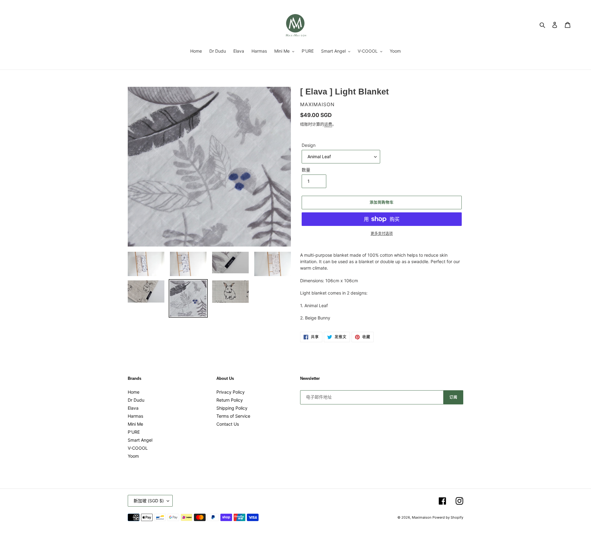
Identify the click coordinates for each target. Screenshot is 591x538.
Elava (133, 408)
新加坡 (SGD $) (149, 500)
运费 (328, 124)
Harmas (135, 416)
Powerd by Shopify (447, 517)
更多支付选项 (382, 233)
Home (133, 392)
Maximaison (421, 517)
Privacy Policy (230, 392)
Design (309, 145)
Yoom (133, 456)
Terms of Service (233, 416)
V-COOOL (138, 448)
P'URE (134, 432)
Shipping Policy (231, 408)
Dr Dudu (136, 400)
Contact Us (227, 424)
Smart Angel (140, 440)
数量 (306, 169)
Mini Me (135, 424)
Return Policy (229, 400)
